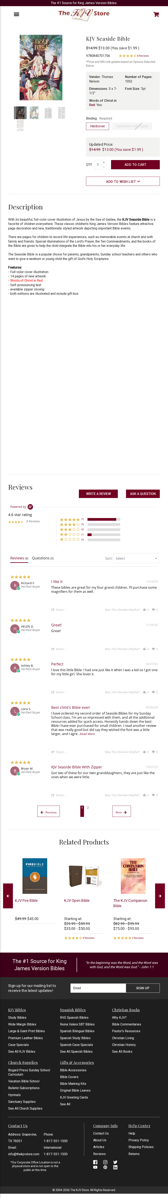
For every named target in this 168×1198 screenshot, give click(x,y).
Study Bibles (17, 1018)
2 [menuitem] (88, 807)
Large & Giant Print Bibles (26, 1031)
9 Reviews (88, 938)
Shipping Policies (141, 1147)
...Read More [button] (86, 734)
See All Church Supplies (25, 1108)
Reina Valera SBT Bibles (77, 1024)
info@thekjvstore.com (23, 1154)
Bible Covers (69, 1077)
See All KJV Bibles (21, 1051)
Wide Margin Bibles (22, 1024)
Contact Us (101, 1133)
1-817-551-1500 (56, 1141)
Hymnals (14, 1095)
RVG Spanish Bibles (74, 1018)
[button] (143, 494)
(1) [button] (82, 534)
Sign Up (143, 988)
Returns (134, 1154)
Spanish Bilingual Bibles (77, 1031)
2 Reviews (138, 938)
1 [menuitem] (82, 808)
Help (131, 1133)
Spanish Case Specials (76, 1045)
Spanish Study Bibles (75, 1038)
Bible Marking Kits (73, 1084)
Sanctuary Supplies (22, 1102)
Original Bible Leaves (75, 1090)
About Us (99, 1140)
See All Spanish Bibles (76, 1051)
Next (160, 896)
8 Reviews (143, 56)
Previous (8, 896)
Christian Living (123, 1038)
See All (65, 1104)
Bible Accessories (73, 1070)
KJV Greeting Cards (74, 1097)
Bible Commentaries (126, 1024)
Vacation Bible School (23, 1081)
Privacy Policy (138, 1140)
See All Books (122, 1051)
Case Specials (18, 1045)
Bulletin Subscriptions (24, 1088)
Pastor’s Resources (126, 1031)
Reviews (99, 1154)
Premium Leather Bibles (25, 1038)
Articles (98, 1147)
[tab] (19, 559)
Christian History (124, 1045)
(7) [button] (82, 519)
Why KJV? (119, 1018)
